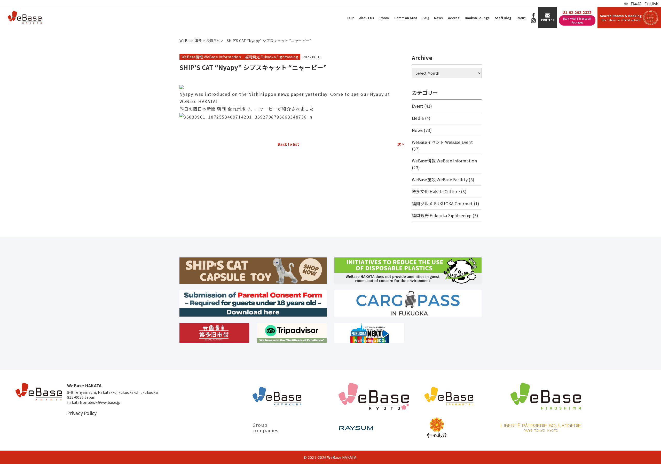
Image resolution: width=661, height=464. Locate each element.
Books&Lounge (477, 17)
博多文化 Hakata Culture (436, 191)
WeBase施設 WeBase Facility (440, 179)
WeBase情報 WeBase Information (211, 56)
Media (418, 118)
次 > (400, 144)
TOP (350, 17)
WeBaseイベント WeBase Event (442, 142)
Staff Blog (503, 17)
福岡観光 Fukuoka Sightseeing (271, 56)
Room (384, 17)
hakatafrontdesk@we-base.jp (94, 402)
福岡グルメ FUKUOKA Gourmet (442, 203)
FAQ (425, 17)
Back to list (288, 144)
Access (454, 17)
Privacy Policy (82, 413)
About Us (366, 17)
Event (521, 17)
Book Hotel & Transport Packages (577, 20)
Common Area (406, 17)
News (438, 17)
